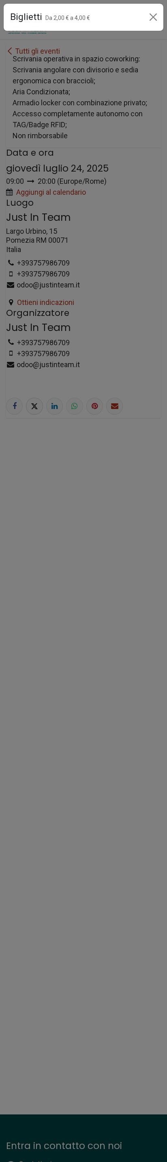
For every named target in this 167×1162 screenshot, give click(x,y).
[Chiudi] (153, 17)
